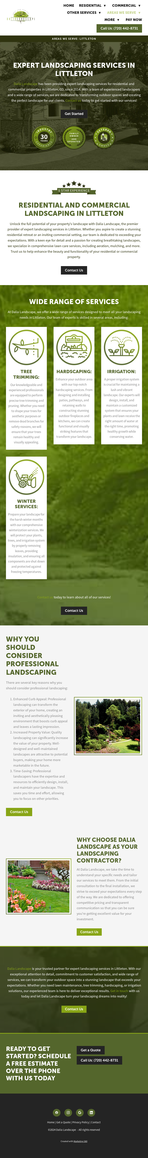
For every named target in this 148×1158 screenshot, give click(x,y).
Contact (96, 1122)
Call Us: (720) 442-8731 (119, 28)
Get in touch (119, 991)
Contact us (73, 100)
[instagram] (68, 1113)
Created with (74, 1141)
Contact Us (74, 270)
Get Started (74, 114)
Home (68, 5)
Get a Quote (91, 1050)
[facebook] (57, 1113)
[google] (80, 1113)
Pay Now (134, 20)
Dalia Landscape (26, 84)
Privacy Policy (80, 1122)
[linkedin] (91, 1113)
